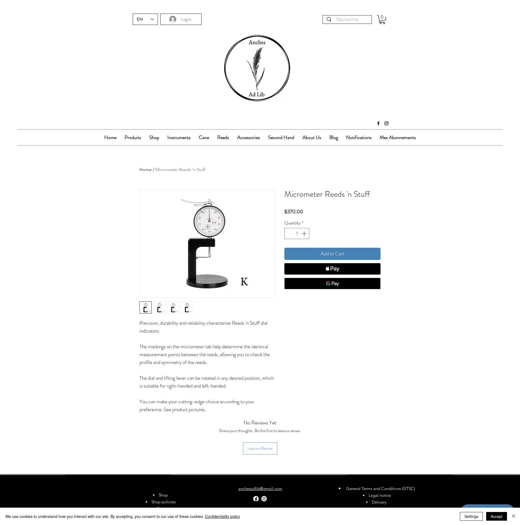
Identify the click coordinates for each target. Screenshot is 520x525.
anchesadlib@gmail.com (260, 488)
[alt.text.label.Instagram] (386, 123)
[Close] (513, 516)
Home (145, 169)
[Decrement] (289, 233)
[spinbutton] (297, 233)
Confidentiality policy (222, 516)
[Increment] (305, 233)
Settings (471, 516)
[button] (382, 19)
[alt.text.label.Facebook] (378, 123)
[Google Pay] (332, 283)
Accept (496, 516)
